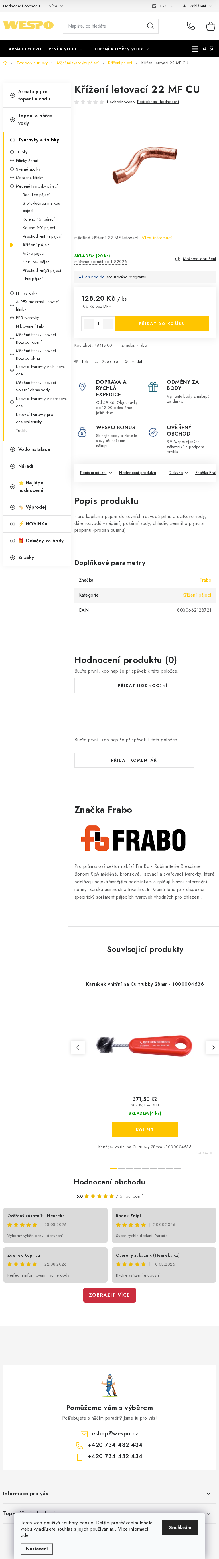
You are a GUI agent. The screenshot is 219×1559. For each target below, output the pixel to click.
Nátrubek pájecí (37, 262)
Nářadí (25, 466)
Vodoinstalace (34, 449)
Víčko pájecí (34, 253)
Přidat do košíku (162, 323)
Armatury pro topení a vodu (34, 95)
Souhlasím (180, 1527)
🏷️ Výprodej (32, 507)
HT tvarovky (26, 293)
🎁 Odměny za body (41, 540)
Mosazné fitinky (29, 177)
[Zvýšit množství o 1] (108, 324)
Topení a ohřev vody (35, 119)
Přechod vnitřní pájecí (42, 236)
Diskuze (176, 472)
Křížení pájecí (37, 245)
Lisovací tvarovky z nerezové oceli (41, 402)
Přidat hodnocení (143, 685)
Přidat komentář (134, 760)
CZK (163, 6)
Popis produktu (93, 472)
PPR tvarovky (27, 318)
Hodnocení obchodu (21, 6)
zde (25, 1535)
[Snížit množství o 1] (89, 324)
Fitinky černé (27, 160)
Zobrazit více (109, 1295)
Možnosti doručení (199, 259)
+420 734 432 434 (192, 26)
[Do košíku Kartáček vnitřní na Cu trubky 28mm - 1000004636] (145, 1129)
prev (78, 1047)
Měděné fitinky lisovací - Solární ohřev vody (37, 386)
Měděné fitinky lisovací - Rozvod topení (37, 338)
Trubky (22, 152)
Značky (26, 557)
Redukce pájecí (36, 195)
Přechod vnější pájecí (42, 270)
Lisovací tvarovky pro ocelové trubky (34, 418)
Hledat (151, 26)
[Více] (202, 48)
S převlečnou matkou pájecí (41, 206)
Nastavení (37, 1549)
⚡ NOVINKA (33, 524)
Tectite (22, 430)
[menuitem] (45, 48)
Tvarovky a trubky (38, 140)
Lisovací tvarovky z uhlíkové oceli (40, 370)
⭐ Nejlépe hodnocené (31, 487)
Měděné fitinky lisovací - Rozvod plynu (37, 354)
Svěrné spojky (28, 169)
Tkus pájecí (33, 279)
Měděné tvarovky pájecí (37, 186)
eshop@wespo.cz (115, 1433)
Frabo (142, 345)
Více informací (157, 238)
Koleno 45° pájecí (39, 219)
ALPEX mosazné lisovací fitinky (37, 305)
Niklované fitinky (30, 326)
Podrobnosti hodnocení (158, 101)
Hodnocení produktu (137, 472)
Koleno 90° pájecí (39, 228)
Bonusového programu (126, 277)
